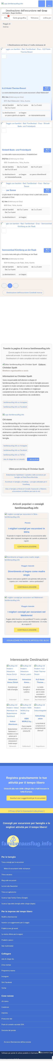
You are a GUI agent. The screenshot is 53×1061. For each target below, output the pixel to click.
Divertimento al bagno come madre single (26, 573)
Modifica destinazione (9, 917)
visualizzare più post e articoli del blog (27, 640)
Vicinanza (34, 18)
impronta (4, 1013)
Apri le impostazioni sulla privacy (30, 811)
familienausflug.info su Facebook (15, 407)
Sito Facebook (6, 982)
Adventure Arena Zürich (12, 680)
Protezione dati (6, 1019)
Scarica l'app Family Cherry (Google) (14, 898)
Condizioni (5, 1007)
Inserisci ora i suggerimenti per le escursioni (27, 798)
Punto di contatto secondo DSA (12, 1024)
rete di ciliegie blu (7, 959)
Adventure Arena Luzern (26, 681)
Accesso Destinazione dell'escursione (17, 1042)
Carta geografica (19, 18)
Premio (28, 523)
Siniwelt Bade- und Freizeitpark (16, 150)
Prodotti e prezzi (7, 940)
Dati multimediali (7, 946)
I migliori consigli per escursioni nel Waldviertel (26, 614)
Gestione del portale (8, 1030)
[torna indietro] (7, 67)
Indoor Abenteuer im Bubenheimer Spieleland (12, 723)
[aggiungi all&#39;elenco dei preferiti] (4, 50)
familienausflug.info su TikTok (14, 455)
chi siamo (4, 1001)
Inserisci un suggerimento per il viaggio (15, 923)
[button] (4, 285)
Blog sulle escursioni (8, 880)
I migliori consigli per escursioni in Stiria (26, 530)
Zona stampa (6, 965)
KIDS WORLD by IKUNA (26, 720)
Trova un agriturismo (8, 892)
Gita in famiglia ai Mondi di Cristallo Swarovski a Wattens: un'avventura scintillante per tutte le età (26, 490)
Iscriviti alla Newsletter (9, 886)
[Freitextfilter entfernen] (41, 3)
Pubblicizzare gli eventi (9, 928)
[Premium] (48, 662)
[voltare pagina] (46, 67)
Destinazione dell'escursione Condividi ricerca (24, 293)
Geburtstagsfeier (40, 717)
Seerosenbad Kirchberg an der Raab (19, 250)
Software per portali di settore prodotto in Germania (19, 1054)
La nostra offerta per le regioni (12, 934)
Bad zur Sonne (9, 190)
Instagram (5, 976)
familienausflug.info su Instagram (15, 402)
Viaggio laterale (27, 566)
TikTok (3, 988)
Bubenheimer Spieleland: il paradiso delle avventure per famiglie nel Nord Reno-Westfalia (26, 476)
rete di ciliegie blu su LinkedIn (14, 459)
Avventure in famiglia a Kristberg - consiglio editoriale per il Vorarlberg (26, 483)
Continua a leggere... (27, 547)
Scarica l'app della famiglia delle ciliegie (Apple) (18, 904)
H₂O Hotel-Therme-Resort (14, 88)
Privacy (13, 811)
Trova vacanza (6, 874)
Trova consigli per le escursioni (12, 862)
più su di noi (33, 459)
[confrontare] (4, 56)
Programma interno (8, 971)
